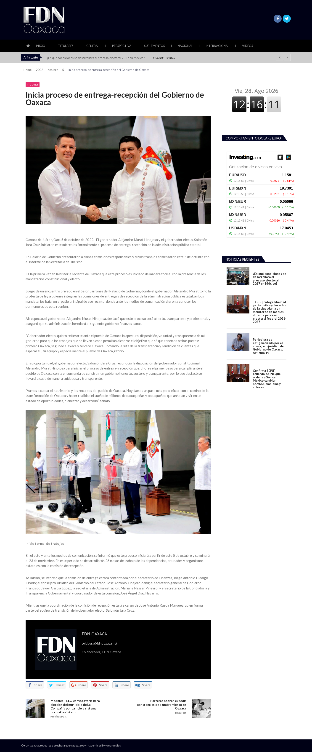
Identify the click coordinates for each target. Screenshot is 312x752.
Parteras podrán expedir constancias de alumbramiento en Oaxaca (161, 704)
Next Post (180, 712)
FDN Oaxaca (94, 634)
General (92, 46)
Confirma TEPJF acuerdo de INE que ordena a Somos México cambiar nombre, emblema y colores (267, 379)
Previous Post (58, 716)
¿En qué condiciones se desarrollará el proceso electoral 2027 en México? (96, 58)
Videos (247, 46)
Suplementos (154, 46)
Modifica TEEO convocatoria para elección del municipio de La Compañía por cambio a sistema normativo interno (75, 706)
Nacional (185, 46)
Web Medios (113, 745)
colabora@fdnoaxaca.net (99, 643)
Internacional (217, 46)
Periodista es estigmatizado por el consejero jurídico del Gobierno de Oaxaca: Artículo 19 (269, 346)
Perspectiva (121, 46)
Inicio (40, 46)
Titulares (66, 46)
